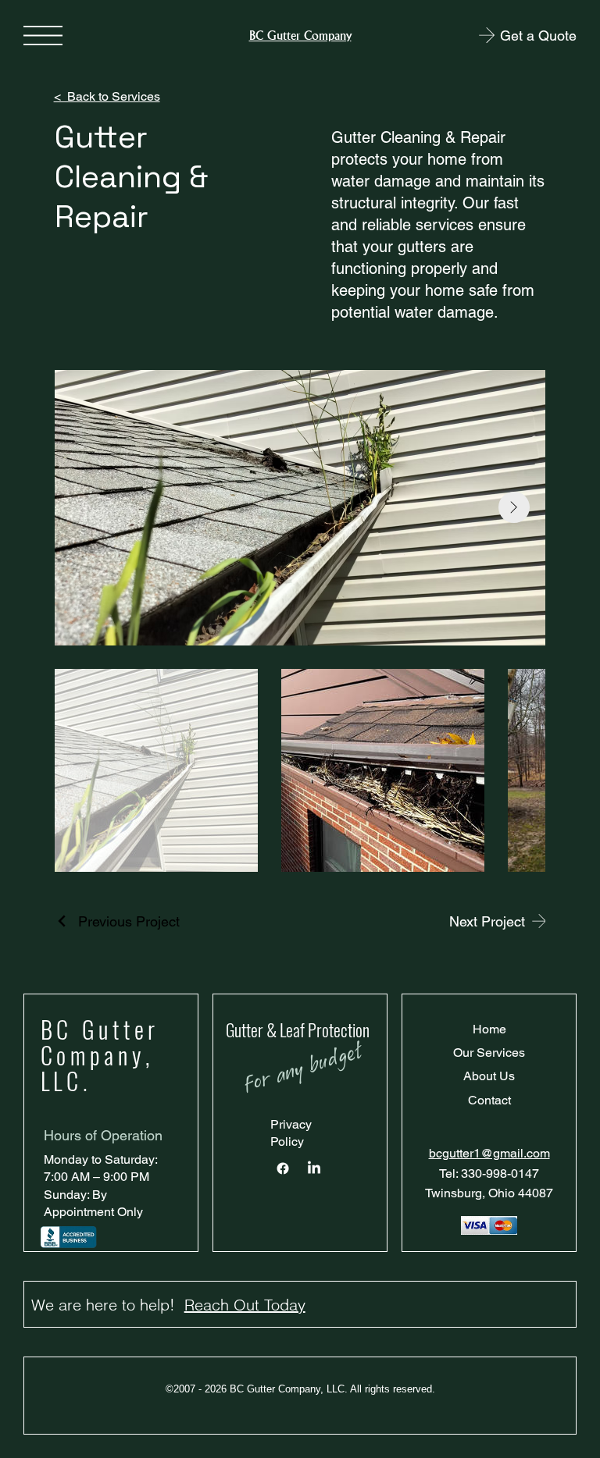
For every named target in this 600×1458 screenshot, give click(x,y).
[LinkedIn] (314, 1168)
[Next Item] (514, 507)
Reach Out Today (244, 1304)
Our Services (489, 1052)
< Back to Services (107, 96)
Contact (489, 1100)
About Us (489, 1076)
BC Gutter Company (300, 35)
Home (489, 1029)
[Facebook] (283, 1168)
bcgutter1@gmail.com (489, 1153)
